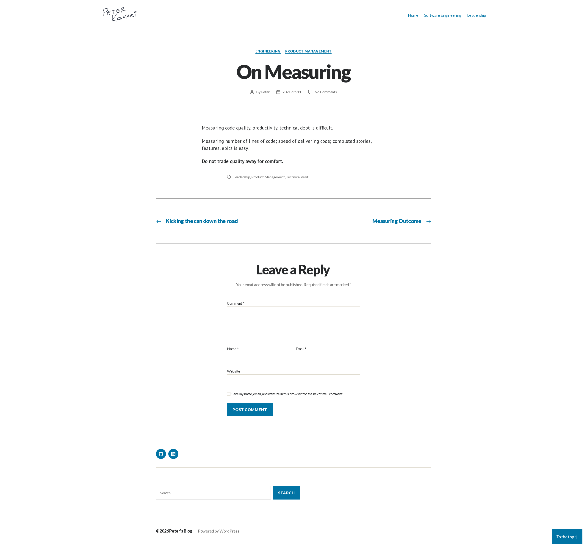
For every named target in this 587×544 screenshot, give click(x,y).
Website (233, 371)
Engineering (268, 51)
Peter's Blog (180, 530)
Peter (265, 92)
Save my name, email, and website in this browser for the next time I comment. (287, 394)
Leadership (476, 15)
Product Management (308, 51)
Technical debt (297, 177)
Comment (235, 303)
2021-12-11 (291, 92)
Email (301, 349)
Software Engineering (442, 15)
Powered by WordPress (218, 530)
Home (413, 15)
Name (232, 349)
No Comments (326, 92)
